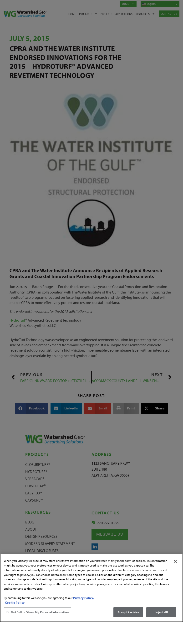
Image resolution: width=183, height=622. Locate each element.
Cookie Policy (15, 602)
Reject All (161, 612)
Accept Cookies (128, 612)
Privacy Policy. (83, 598)
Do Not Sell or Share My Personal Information (37, 612)
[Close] (175, 561)
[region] (91, 588)
